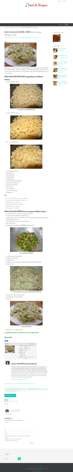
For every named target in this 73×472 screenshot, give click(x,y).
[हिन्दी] (6, 41)
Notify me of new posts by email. (11, 440)
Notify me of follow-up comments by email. (13, 439)
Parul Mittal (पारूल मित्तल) (15, 410)
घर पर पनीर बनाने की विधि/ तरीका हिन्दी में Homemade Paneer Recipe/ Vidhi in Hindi (15, 389)
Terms (37, 466)
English (6, 73)
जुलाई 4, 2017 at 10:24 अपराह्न (14, 411)
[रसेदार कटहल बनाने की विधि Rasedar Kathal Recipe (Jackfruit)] (56, 38)
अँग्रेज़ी (47, 71)
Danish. (10, 400)
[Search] (19, 458)
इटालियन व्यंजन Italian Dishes (11, 383)
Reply (7, 406)
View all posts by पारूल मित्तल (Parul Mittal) (20, 379)
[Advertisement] (36, 15)
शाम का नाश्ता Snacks (31, 383)
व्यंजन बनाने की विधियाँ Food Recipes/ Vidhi (13, 27)
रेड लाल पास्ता (12, 329)
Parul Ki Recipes (44, 468)
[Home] (5, 27)
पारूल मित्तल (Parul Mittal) (10, 37)
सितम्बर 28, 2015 (19, 37)
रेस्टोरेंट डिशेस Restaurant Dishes (21, 383)
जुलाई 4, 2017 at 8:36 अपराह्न (13, 401)
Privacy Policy (32, 466)
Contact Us (41, 466)
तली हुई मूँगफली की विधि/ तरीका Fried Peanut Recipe (36, 389)
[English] (5, 41)
